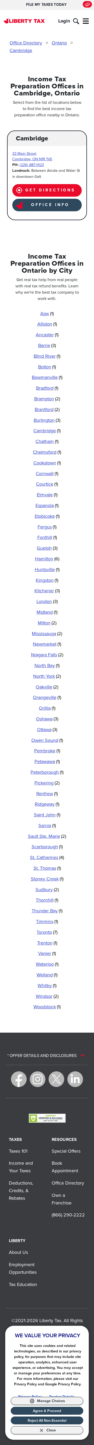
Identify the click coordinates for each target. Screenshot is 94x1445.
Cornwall (47, 473)
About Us (18, 1252)
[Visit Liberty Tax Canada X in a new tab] (56, 1079)
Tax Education (23, 1284)
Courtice (47, 484)
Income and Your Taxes (21, 1167)
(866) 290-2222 (68, 1214)
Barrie (47, 345)
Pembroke (47, 750)
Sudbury (47, 889)
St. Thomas (47, 868)
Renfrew (47, 793)
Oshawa (47, 718)
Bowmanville (47, 377)
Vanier (47, 953)
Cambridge (21, 50)
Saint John (47, 814)
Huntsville (47, 569)
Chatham (47, 441)
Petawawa (47, 761)
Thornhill (47, 900)
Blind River (47, 356)
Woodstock (47, 1006)
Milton (47, 622)
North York (47, 676)
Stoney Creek (47, 878)
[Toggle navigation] (86, 21)
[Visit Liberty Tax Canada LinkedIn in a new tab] (75, 1079)
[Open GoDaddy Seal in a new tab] (47, 1117)
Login (64, 21)
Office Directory (26, 42)
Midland (47, 612)
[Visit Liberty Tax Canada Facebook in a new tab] (19, 1079)
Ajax (47, 313)
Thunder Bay (47, 910)
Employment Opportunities (23, 1268)
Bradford (47, 388)
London (47, 601)
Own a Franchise (62, 1199)
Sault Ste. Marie (47, 836)
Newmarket (47, 644)
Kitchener (47, 590)
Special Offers (66, 1151)
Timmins (47, 921)
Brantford (47, 409)
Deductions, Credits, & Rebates (21, 1190)
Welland (47, 974)
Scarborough (47, 846)
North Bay (47, 665)
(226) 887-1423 (32, 164)
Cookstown (47, 462)
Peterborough (47, 772)
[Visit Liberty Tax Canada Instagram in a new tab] (37, 1079)
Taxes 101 (18, 1151)
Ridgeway (47, 804)
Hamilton (47, 558)
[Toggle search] (76, 21)
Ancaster (47, 334)
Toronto (47, 932)
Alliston (47, 324)
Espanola (47, 505)
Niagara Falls (47, 654)
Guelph (47, 548)
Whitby (47, 985)
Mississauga (47, 633)
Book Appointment (65, 1167)
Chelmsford (47, 452)
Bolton (47, 366)
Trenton (47, 943)
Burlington (47, 420)
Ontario (59, 42)
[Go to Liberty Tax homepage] (24, 21)
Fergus (47, 527)
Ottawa (47, 729)
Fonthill (47, 537)
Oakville (47, 687)
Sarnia (47, 825)
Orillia (47, 708)
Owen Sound (47, 740)
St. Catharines (47, 857)
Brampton (47, 398)
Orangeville (47, 697)
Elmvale (47, 494)
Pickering (47, 783)
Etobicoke (47, 516)
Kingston (47, 580)
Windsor (47, 996)
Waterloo (47, 964)
